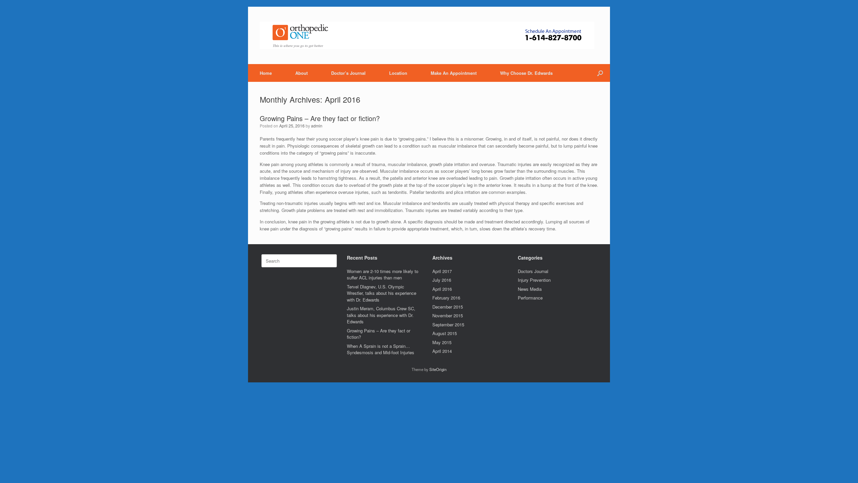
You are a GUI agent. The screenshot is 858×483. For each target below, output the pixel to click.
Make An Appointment (454, 73)
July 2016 (441, 280)
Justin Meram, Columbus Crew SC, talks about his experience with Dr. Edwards (381, 315)
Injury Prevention (534, 280)
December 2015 (447, 307)
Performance (530, 297)
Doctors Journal (533, 271)
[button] (600, 73)
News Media (530, 289)
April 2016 (442, 289)
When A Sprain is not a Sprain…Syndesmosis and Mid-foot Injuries (380, 349)
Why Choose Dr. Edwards (526, 73)
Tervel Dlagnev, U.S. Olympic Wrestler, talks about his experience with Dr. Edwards (381, 293)
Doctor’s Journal (348, 73)
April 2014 (442, 351)
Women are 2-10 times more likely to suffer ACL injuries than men (382, 274)
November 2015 (447, 315)
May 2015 (441, 342)
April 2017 (442, 271)
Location (398, 73)
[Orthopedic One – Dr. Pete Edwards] (427, 35)
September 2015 (448, 324)
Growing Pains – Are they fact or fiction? (320, 118)
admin (316, 125)
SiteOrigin (437, 369)
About (301, 73)
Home (266, 73)
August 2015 (444, 333)
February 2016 (446, 297)
